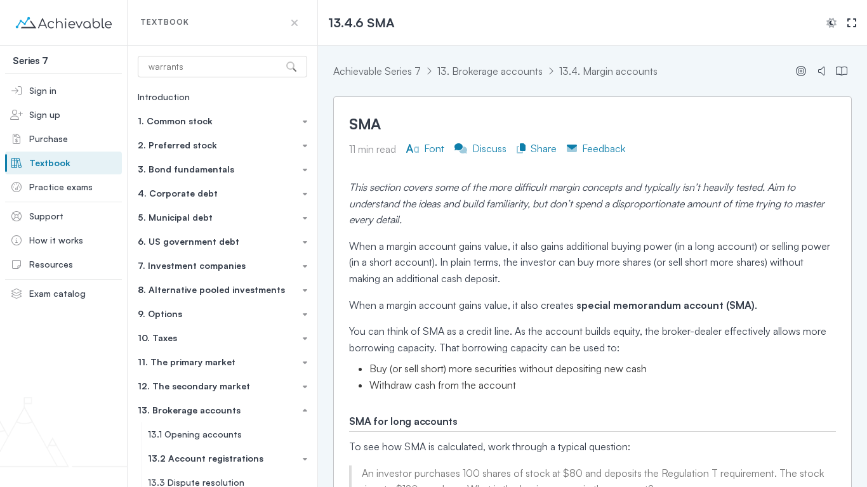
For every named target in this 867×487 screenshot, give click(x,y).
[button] (294, 23)
